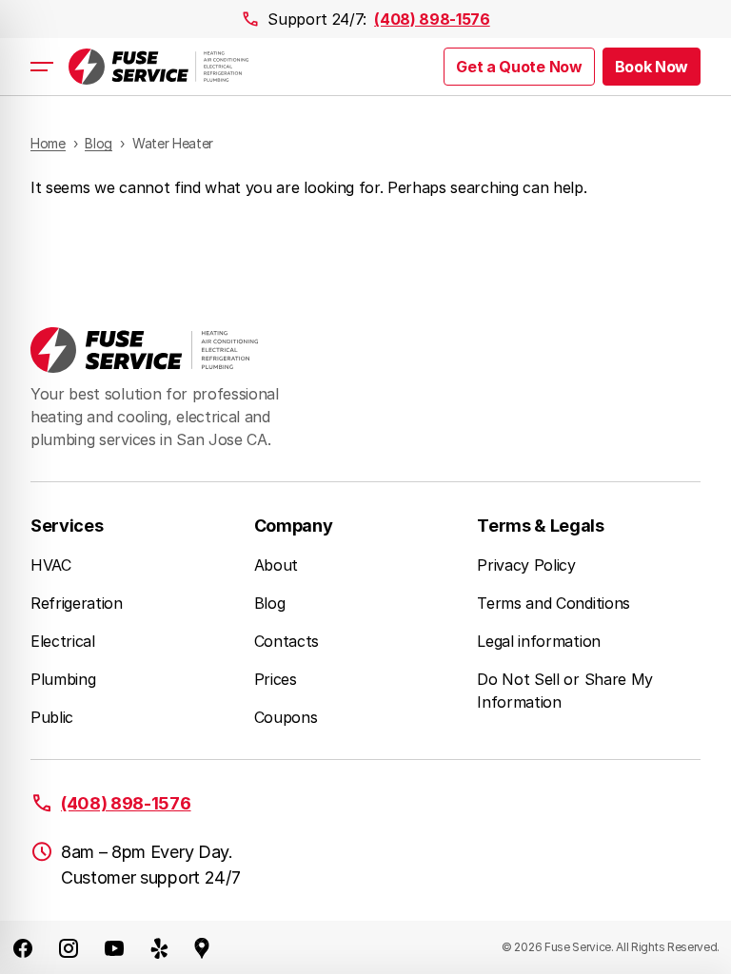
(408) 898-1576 (432, 19)
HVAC (50, 565)
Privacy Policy (526, 565)
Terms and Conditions (553, 603)
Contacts (286, 641)
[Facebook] (22, 947)
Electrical (62, 641)
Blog (270, 603)
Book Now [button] (651, 66)
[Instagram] (68, 947)
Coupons (286, 717)
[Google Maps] (201, 947)
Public (51, 717)
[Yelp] (159, 947)
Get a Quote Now (519, 66)
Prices (275, 679)
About (276, 565)
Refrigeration (76, 603)
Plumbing (62, 679)
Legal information (539, 641)
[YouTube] (114, 947)
